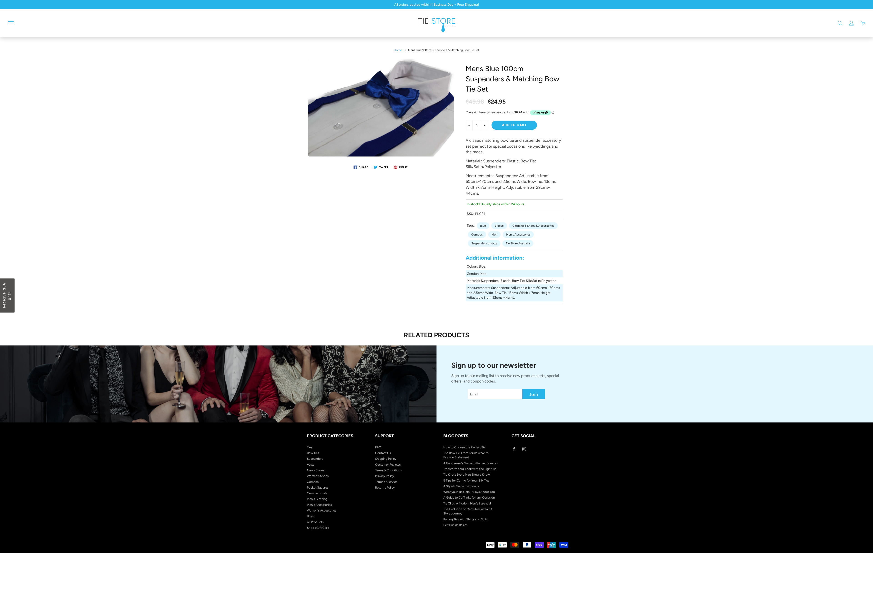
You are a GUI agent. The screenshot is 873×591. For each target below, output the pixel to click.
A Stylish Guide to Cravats (461, 486)
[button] (7, 295)
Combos (477, 234)
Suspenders (315, 458)
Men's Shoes (315, 470)
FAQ (378, 447)
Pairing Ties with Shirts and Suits (465, 519)
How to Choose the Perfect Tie (464, 447)
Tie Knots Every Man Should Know (466, 474)
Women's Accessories (321, 510)
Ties (309, 447)
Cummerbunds (317, 493)
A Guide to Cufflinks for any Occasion (469, 497)
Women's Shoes (318, 476)
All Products (315, 522)
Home (398, 50)
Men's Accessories (518, 234)
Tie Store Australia (518, 243)
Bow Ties (313, 453)
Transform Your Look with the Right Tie (469, 469)
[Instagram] (524, 449)
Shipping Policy (385, 458)
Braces (499, 225)
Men (494, 234)
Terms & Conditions (388, 470)
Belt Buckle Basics (455, 525)
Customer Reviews (388, 464)
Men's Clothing (317, 499)
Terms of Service (386, 482)
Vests (310, 464)
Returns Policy (385, 487)
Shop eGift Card (318, 527)
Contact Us (383, 453)
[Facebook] (514, 449)
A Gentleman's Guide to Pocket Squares (470, 463)
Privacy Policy (384, 476)
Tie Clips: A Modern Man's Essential (467, 503)
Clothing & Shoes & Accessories (533, 225)
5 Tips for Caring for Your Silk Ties (466, 480)
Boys (310, 516)
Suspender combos (484, 243)
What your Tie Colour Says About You (469, 492)
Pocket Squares (317, 487)
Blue (483, 225)
